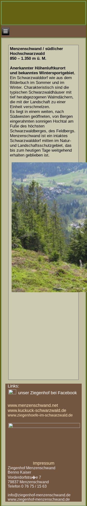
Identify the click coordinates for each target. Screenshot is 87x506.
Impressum (43, 463)
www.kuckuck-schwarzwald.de (37, 410)
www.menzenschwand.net (33, 405)
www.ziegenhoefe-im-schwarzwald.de (40, 415)
